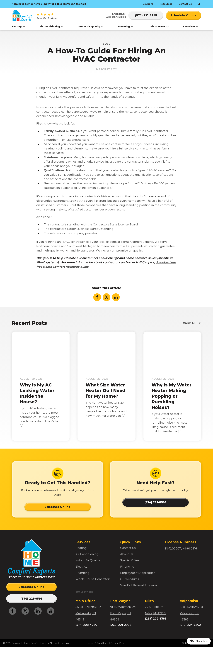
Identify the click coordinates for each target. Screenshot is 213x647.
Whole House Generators (93, 579)
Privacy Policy (118, 643)
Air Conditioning (50, 26)
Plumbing (124, 26)
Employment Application (137, 573)
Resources (166, 3)
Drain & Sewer (157, 26)
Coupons (148, 3)
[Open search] (199, 3)
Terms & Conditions (97, 643)
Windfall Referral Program (138, 585)
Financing (127, 566)
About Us (126, 554)
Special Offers (130, 560)
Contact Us (185, 3)
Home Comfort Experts (137, 242)
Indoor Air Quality (89, 26)
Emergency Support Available (116, 15)
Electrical (189, 26)
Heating (17, 26)
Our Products (129, 579)
